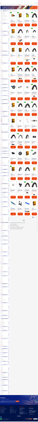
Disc (1, 357)
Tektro (1, 109)
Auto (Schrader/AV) (3, 353)
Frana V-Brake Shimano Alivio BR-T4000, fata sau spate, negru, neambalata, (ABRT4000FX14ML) (20, 209)
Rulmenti (1, 21)
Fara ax (2, 343)
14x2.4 (1, 59)
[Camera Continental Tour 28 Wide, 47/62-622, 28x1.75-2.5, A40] (13, 169)
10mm (1, 134)
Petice (1, 347)
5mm (1, 126)
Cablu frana (2, 321)
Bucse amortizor (2, 259)
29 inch (2, 246)
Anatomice (2, 227)
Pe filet (1, 307)
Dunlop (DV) (2, 355)
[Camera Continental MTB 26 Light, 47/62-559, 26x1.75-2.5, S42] (13, 15)
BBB (1, 27)
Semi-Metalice (2, 101)
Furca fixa (2, 285)
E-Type (1, 81)
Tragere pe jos (2, 89)
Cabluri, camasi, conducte (3, 20)
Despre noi (11, 408)
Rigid (1, 253)
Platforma (2, 231)
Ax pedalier (2, 74)
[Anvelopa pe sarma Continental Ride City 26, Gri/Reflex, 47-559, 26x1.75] (20, 136)
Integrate (2, 266)
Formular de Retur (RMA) (3, 409)
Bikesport (2, 28)
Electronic (2, 85)
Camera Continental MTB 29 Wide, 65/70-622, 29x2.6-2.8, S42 (34, 174)
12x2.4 (1, 57)
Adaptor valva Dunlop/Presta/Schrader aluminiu (20, 92)
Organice (2, 100)
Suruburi (2, 73)
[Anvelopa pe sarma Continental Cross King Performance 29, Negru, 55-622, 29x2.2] (27, 69)
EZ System (2, 342)
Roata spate (2, 328)
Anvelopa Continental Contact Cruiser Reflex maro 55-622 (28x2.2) (34, 75)
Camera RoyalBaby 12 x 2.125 (13, 159)
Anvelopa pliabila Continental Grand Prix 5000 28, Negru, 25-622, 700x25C (20, 75)
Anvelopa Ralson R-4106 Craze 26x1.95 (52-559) (27, 142)
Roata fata (2, 327)
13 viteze (2, 367)
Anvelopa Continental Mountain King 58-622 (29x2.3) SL (34, 55)
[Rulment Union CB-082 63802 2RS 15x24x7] (13, 184)
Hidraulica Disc (2, 178)
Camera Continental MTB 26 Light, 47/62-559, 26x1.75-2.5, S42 (13, 21)
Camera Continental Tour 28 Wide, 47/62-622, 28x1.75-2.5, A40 (13, 174)
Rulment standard (3, 373)
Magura (32, 140)
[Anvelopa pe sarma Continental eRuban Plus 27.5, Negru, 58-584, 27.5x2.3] (34, 87)
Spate (1, 97)
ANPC (10, 413)
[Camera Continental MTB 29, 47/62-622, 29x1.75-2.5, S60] (13, 105)
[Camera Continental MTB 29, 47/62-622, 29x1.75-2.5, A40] (34, 203)
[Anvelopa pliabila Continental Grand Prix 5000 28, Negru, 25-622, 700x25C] (20, 69)
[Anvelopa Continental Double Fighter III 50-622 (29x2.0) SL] (34, 15)
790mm (2, 289)
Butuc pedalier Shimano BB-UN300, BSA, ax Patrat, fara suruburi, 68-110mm (34, 126)
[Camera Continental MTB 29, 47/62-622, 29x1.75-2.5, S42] (13, 69)
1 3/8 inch (2, 297)
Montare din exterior (3, 381)
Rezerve (2, 305)
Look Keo (2, 312)
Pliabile (1, 234)
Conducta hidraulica (3, 324)
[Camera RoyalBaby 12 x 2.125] (13, 153)
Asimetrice (2, 228)
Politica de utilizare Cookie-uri (13, 411)
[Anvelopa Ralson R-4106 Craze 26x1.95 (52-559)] (27, 136)
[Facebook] (17, 416)
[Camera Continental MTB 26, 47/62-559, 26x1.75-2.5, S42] (27, 153)
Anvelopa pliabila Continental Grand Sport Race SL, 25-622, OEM (34, 110)
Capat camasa (2, 323)
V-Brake (2, 180)
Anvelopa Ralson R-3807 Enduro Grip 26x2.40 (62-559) (27, 36)
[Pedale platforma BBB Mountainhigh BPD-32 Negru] (34, 153)
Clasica (2, 93)
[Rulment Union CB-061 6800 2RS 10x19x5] (20, 120)
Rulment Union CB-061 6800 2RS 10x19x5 (20, 126)
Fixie (1, 212)
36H (1, 174)
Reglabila (2, 92)
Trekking (2, 335)
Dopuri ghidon (2, 238)
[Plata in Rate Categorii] (19, 7)
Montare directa (2, 389)
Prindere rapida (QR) (3, 189)
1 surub (1, 387)
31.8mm (2, 185)
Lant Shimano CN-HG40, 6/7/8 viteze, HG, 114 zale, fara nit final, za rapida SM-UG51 (13, 209)
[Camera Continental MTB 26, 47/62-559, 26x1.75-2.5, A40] (20, 49)
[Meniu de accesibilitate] (1, 417)
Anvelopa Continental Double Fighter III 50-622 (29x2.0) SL (34, 21)
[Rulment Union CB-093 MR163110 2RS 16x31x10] (27, 87)
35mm (1, 184)
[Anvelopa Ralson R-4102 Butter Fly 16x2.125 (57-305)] (20, 169)
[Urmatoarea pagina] (36, 217)
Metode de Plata (2, 410)
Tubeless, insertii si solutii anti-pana (4, 16)
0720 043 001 (31, 413)
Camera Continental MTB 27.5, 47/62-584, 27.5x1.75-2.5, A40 (13, 36)
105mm (1, 39)
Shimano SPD (2, 311)
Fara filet (2, 272)
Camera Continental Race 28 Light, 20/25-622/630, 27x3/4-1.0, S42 (20, 21)
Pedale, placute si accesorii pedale (4, 19)
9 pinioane (2, 219)
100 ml (1, 155)
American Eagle (2, 162)
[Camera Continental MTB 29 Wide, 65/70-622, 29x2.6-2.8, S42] (34, 169)
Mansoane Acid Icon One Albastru (27, 209)
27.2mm (2, 46)
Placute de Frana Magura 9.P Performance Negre (34, 142)
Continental (12, 19)
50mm (1, 149)
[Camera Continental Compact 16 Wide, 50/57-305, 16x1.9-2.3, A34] (13, 120)
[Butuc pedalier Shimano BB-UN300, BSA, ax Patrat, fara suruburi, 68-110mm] (34, 120)
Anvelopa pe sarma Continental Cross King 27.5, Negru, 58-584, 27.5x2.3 (27, 174)
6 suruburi (2, 316)
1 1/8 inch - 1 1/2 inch (3, 300)
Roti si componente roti (3, 13)
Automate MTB (2, 232)
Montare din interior (3, 380)
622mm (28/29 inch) (3, 193)
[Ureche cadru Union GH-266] (27, 120)
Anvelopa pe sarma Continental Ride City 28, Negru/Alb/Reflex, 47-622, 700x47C (27, 55)
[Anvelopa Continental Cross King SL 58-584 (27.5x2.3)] (34, 31)
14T (1, 65)
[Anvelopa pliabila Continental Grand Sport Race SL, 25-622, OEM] (34, 105)
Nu (1, 362)
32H (1, 173)
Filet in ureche (2, 392)
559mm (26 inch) (2, 195)
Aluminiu (2, 278)
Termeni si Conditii (12, 409)
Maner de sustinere (3, 112)
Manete (1, 17)
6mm (1, 127)
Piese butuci (2, 205)
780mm (2, 290)
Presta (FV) (2, 354)
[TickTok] (19, 416)
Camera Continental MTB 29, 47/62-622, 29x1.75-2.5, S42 (13, 75)
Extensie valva (2, 261)
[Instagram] (20, 416)
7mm (1, 128)
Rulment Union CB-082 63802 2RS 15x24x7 (13, 190)
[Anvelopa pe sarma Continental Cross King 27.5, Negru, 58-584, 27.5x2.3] (27, 169)
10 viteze (2, 369)
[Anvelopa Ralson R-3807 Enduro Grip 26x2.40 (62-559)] (27, 31)
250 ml (1, 154)
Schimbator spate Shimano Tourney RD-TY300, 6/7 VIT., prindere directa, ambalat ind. (20, 190)
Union (18, 124)
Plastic (1, 280)
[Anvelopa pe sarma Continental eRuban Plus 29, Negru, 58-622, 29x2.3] (34, 184)
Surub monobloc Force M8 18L (13, 92)
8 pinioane (2, 220)
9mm (1, 142)
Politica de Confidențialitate (16, 402)
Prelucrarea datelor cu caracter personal (13, 410)
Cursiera (2, 334)
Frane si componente (3, 14)
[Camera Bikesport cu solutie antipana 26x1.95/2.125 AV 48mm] (27, 15)
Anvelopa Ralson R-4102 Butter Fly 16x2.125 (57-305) (20, 174)
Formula (2, 108)
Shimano (2, 313)
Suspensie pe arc (3, 284)
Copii (1, 200)
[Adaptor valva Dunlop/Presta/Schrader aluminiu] (20, 87)
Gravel (1, 211)
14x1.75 (1, 58)
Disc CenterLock (2, 350)
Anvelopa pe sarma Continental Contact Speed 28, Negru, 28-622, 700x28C (13, 142)
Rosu (2, 120)
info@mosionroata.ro (32, 414)
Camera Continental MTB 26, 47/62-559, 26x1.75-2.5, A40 (20, 55)
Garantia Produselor (2, 412)
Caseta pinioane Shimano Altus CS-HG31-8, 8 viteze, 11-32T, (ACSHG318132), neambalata (20, 159)
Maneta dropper (2, 258)
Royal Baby (12, 157)
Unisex (1, 199)
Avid (1, 26)
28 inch (2, 247)
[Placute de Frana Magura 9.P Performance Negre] (34, 136)
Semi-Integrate (2, 267)
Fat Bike (2, 209)
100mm (1, 38)
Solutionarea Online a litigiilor (13, 412)
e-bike (1, 308)
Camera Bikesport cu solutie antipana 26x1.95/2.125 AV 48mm (27, 21)
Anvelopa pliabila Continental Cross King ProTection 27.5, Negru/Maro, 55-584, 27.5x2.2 (27, 190)
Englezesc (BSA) (2, 273)
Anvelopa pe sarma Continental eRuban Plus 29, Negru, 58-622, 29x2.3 (34, 190)
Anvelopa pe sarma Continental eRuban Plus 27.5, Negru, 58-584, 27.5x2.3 (34, 92)
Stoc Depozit (2, 32)
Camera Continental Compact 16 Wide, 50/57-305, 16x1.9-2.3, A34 (13, 126)
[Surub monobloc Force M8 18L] (13, 87)
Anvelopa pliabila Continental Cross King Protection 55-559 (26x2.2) (20, 110)
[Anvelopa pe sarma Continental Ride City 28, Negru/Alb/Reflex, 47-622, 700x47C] (27, 49)
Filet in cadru (2, 393)
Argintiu (2, 119)
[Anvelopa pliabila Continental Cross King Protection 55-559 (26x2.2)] (20, 105)
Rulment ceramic (2, 374)
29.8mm (2, 47)
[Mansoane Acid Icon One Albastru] (27, 203)
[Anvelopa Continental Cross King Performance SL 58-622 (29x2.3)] (27, 105)
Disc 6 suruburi (2, 349)
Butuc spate (2, 203)
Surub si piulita (2, 388)
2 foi (1, 241)
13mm (1, 136)
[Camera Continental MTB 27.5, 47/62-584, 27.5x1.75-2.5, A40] (13, 31)
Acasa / (17, 4)
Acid (25, 207)
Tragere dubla (2, 88)
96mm (1, 166)
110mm (1, 40)
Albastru (2, 121)
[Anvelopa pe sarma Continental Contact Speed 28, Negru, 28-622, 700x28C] (13, 136)
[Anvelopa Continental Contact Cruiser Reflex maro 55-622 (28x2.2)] (34, 69)
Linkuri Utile (11, 407)
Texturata (2, 226)
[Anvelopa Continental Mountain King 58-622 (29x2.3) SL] (34, 49)
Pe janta (2, 351)
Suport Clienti (2, 407)
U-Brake (2, 181)
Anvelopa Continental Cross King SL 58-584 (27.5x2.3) (34, 36)
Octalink (2, 344)
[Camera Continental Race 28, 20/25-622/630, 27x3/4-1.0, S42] (13, 49)
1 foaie (1, 242)
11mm (1, 135)
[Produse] (0, 3)
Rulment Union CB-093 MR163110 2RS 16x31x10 (27, 92)
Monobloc (2, 75)
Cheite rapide (2, 204)
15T (1, 66)
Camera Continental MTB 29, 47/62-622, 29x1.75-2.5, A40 (34, 209)
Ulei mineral (2, 378)
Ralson (25, 140)
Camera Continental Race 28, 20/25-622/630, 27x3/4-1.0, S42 (13, 55)
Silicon (1, 281)
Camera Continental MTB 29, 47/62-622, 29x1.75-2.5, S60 (13, 110)
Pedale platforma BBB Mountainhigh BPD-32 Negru (34, 159)
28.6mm (2, 53)
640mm (2, 292)
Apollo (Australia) (2, 163)
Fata (1, 96)
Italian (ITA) (2, 274)
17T (1, 67)
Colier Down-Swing (3, 80)
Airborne (2, 161)
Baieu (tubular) (2, 254)
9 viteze (2, 370)
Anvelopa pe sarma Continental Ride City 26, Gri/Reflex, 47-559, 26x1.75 (20, 142)
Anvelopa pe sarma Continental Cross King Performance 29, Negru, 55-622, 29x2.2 (27, 75)
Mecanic (2, 86)
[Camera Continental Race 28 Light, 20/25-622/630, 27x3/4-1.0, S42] (20, 15)
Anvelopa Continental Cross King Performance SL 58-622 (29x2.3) (27, 110)
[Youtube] (18, 416)
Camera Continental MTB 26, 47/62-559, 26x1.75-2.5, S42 (27, 159)
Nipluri (1, 170)
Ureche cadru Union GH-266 (27, 126)
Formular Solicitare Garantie (3, 408)
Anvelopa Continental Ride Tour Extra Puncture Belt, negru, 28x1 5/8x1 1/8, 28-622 (20, 36)
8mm (1, 143)
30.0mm (2, 48)
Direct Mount (2, 82)
